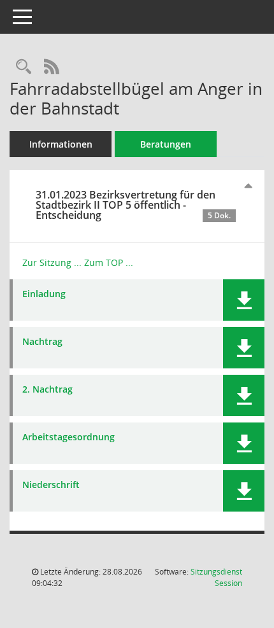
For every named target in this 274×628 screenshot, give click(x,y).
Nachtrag (42, 342)
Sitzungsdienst (216, 577)
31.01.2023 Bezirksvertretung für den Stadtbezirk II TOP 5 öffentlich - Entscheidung (133, 205)
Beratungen (165, 144)
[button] (243, 300)
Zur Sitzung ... (52, 262)
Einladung (44, 294)
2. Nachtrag (47, 389)
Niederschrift (51, 485)
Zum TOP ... (108, 262)
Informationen (60, 144)
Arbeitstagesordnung (68, 437)
